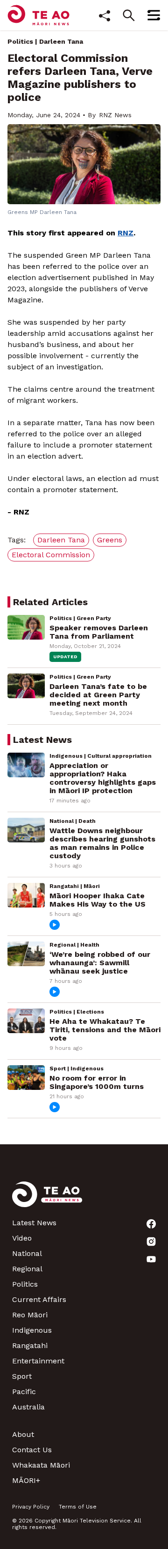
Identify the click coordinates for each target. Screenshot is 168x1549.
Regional (27, 1268)
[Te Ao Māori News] (47, 1200)
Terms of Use (78, 1506)
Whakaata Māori (41, 1465)
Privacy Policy (30, 1506)
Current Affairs (39, 1299)
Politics (20, 41)
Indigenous (32, 1330)
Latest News (34, 1222)
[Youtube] (151, 1259)
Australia (28, 1406)
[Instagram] (151, 1241)
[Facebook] (151, 1223)
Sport (22, 1376)
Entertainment (38, 1360)
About (23, 1434)
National (27, 1253)
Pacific (24, 1391)
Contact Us (32, 1449)
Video (22, 1238)
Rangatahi (30, 1345)
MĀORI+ (26, 1480)
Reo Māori (30, 1314)
